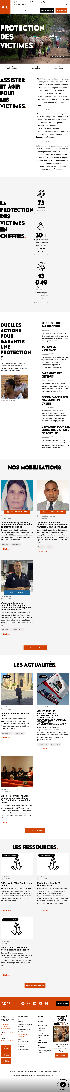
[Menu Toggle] (26, 10)
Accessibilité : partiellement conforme (24, 1075)
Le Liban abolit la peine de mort (15, 714)
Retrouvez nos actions (43, 1021)
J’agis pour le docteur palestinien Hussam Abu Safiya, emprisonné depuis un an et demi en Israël (16, 606)
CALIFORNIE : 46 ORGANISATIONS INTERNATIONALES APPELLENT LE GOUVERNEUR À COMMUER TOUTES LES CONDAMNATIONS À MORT (52, 717)
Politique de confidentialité (52, 1071)
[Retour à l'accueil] (6, 1003)
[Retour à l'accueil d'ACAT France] (5, 7)
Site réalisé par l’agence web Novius (47, 1075)
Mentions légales (38, 1071)
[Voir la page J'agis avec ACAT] (63, 1091)
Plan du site (28, 1071)
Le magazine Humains (22, 1046)
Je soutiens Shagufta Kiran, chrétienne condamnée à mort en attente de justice (16, 524)
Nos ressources (23, 1050)
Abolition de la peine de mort (25, 1025)
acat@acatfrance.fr (7, 1040)
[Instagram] (28, 1003)
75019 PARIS (5, 1029)
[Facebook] (23, 1003)
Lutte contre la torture (23, 1021)
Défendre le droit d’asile (24, 1030)
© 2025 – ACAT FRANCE (16, 1071)
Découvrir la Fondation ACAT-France (43, 1035)
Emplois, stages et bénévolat (44, 1051)
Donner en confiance (41, 1029)
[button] (66, 4)
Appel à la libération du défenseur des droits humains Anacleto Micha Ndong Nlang (52, 524)
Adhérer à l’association (42, 1047)
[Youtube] (40, 1003)
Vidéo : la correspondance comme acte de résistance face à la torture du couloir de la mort (16, 799)
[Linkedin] (34, 1003)
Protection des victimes (23, 1035)
